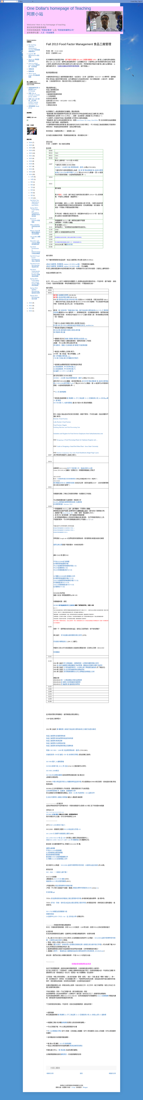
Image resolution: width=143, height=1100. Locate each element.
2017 (30, 166)
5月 (32, 190)
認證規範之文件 (62, 859)
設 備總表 (59, 587)
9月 (32, 182)
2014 (30, 174)
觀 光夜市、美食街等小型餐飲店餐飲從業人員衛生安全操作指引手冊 (77, 944)
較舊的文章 (112, 1073)
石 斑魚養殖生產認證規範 (54, 852)
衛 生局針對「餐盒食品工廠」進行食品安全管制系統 (76, 310)
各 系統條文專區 (72, 754)
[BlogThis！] (53, 1068)
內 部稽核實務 (57, 775)
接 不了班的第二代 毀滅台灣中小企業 (79, 468)
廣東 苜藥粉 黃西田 (71, 339)
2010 (30, 311)
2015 (30, 172)
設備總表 (63, 568)
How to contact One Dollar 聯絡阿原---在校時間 (34, 65)
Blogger (85, 1087)
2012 (30, 305)
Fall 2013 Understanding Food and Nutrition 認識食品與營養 (35, 273)
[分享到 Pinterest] (59, 1068)
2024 (30, 148)
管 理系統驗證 (88, 170)
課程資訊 (64, 1054)
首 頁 (80, 170)
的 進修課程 (67, 1043)
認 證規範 (66, 561)
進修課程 (64, 1022)
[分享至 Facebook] (57, 1068)
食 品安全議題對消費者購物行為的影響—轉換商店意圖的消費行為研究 (79, 665)
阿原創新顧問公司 (66, 30)
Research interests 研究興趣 (35, 220)
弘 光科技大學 (71, 916)
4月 (32, 193)
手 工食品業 (80, 398)
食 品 (62, 838)
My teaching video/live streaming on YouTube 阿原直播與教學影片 (34, 48)
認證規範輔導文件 (62, 857)
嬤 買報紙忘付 (58, 483)
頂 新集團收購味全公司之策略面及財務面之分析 (79, 671)
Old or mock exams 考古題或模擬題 (34, 75)
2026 (30, 142)
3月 (32, 195)
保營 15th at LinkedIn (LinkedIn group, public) (34, 94)
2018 (30, 164)
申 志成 (65, 766)
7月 (32, 187)
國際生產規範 (50, 848)
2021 (30, 156)
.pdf (75, 172)
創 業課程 (70, 398)
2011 (30, 308)
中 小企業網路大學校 (54, 1031)
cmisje (73, 1087)
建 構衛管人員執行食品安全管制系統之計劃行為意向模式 (76, 729)
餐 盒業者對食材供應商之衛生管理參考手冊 (66, 898)
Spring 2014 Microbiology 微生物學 (34, 297)
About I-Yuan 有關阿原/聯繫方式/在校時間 (35, 232)
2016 (30, 169)
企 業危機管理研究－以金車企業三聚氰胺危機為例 (80, 667)
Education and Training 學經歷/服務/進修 (35, 242)
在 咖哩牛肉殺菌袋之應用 (61, 833)
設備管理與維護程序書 (67, 566)
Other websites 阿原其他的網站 (35, 226)
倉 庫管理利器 (58, 504)
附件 (55, 951)
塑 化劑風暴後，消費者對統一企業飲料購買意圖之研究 (81, 663)
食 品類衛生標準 (62, 295)
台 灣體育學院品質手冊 (73, 782)
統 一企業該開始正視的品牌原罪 (71, 680)
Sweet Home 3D (68, 513)
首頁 (70, 793)
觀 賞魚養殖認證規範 (53, 854)
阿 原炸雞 (50, 892)
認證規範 (59, 850)
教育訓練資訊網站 (76, 1046)
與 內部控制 (80, 793)
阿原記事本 (47, 30)
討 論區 (60, 754)
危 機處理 (64, 684)
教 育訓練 (62, 1050)
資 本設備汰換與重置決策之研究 (71, 635)
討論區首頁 (50, 754)
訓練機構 (105, 996)
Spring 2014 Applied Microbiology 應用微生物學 (35, 290)
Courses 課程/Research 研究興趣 (34, 55)
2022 (30, 153)
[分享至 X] (55, 1068)
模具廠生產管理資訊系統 (67, 502)
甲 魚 (58, 561)
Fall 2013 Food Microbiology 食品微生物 (34, 265)
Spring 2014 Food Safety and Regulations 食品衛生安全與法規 (35, 212)
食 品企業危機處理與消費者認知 (74, 669)
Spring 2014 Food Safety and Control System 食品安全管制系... (35, 282)
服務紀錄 (31, 71)
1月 (32, 198)
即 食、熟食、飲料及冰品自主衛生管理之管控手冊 (68, 903)
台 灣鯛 (59, 576)
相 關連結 (56, 652)
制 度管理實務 (61, 881)
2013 (30, 303)
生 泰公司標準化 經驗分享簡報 (56, 797)
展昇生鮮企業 (57, 545)
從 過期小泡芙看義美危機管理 (70, 682)
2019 (30, 161)
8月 (32, 185)
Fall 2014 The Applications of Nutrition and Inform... (34, 203)
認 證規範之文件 (70, 576)
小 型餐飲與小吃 (93, 398)
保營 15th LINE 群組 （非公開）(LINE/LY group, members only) (34, 101)
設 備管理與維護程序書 (60, 563)
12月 (32, 177)
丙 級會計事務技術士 (60, 641)
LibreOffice (94, 120)
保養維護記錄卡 (65, 570)
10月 (32, 179)
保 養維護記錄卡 (61, 582)
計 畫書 (62, 879)
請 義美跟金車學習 (74, 684)
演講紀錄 (31, 69)
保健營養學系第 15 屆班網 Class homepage (34, 89)
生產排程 (79, 502)
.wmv (68, 356)
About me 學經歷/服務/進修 (34, 60)
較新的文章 (50, 1073)
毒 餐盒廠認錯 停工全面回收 (67, 605)
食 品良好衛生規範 (63, 297)
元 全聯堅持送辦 (69, 483)
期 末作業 (69, 244)
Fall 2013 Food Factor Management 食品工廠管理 (35, 258)
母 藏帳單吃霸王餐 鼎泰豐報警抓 (66, 478)
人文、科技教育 (47, 33)
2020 (30, 158)
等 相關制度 (75, 840)
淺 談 (58, 840)
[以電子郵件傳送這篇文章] (52, 1068)
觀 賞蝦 (48, 857)
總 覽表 (56, 814)
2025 (30, 145)
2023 (30, 150)
